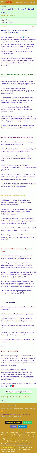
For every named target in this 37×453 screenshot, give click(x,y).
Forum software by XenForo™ (15, 414)
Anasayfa (32, 408)
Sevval (4, 15)
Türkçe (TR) (12, 406)
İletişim (3, 408)
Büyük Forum (17, 416)
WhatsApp (27, 422)
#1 (35, 26)
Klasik (4, 406)
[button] (1, 2)
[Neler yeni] (31, 2)
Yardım (26, 408)
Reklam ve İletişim (13, 422)
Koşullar (9, 408)
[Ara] (35, 2)
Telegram (22, 427)
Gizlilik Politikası (18, 408)
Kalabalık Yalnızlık (6, 416)
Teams (14, 427)
